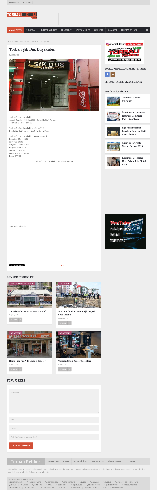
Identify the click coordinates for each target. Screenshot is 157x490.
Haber (100, 30)
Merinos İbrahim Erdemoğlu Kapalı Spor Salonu (77, 313)
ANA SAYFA (16, 30)
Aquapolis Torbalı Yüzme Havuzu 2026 (132, 144)
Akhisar (13, 485)
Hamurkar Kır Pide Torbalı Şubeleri (27, 361)
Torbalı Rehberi (26, 462)
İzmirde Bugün (94, 485)
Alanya (63, 488)
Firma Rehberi (130, 30)
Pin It (62, 265)
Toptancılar (31, 488)
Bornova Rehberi (130, 485)
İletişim (27, 2)
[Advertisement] (105, 18)
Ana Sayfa (14, 41)
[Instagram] (113, 74)
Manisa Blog (15, 488)
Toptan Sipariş (48, 488)
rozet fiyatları (16, 482)
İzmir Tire (38, 485)
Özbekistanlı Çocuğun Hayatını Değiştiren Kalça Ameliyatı (133, 115)
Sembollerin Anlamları (114, 488)
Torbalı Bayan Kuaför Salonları (74, 361)
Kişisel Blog (77, 485)
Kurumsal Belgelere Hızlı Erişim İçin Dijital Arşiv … (134, 161)
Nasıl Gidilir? (50, 30)
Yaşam (113, 30)
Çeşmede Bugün (111, 485)
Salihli (25, 485)
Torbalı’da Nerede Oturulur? (131, 99)
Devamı (14, 320)
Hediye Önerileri (92, 488)
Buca (49, 485)
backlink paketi (34, 482)
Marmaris (76, 488)
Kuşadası (95, 482)
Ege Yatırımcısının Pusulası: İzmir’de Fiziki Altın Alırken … (134, 131)
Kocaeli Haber (52, 482)
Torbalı (31, 30)
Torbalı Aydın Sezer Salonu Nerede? (27, 311)
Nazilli (108, 482)
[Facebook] (107, 74)
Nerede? (67, 30)
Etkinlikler (84, 30)
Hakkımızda (14, 2)
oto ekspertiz (69, 482)
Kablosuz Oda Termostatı (127, 482)
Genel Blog (61, 485)
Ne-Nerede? (24, 41)
